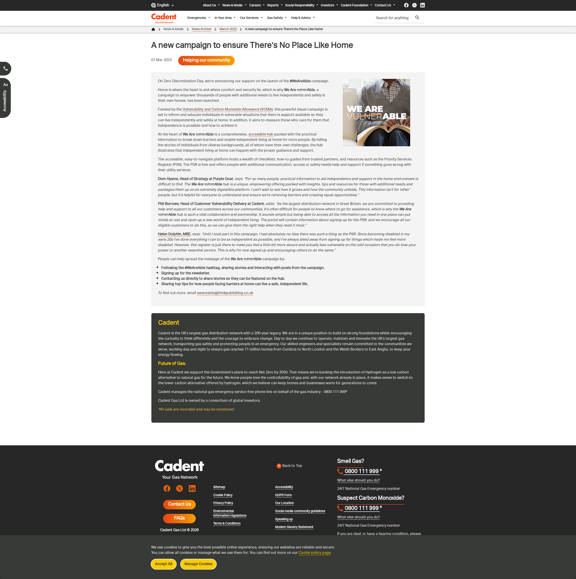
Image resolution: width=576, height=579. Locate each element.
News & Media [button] (233, 5)
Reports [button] (273, 5)
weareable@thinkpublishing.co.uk (225, 293)
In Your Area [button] (223, 18)
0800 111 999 (362, 472)
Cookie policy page (315, 553)
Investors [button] (327, 5)
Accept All (163, 564)
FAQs (179, 518)
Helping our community (206, 60)
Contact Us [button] (383, 5)
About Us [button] (209, 5)
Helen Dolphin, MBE (174, 234)
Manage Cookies (198, 564)
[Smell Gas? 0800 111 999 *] (5, 68)
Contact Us (179, 504)
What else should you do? (358, 481)
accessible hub (260, 135)
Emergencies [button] (196, 18)
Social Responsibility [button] (299, 5)
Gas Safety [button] (275, 18)
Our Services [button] (249, 18)
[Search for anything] (417, 18)
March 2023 (228, 29)
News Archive (201, 29)
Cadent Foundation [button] (354, 5)
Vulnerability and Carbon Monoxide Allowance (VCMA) (228, 110)
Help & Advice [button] (301, 18)
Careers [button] (255, 5)
